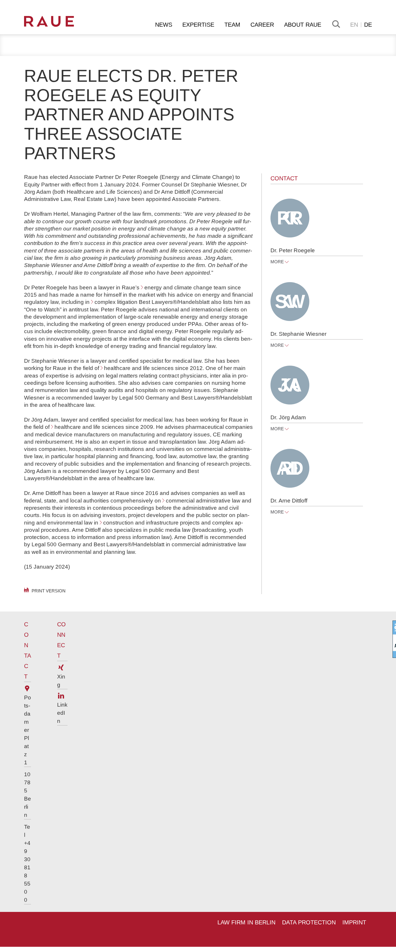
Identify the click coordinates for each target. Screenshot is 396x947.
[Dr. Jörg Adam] (289, 385)
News (163, 24)
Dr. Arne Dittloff (288, 501)
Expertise (198, 24)
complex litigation (116, 302)
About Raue (302, 24)
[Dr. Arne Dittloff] (289, 468)
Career (262, 24)
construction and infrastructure (141, 523)
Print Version (49, 590)
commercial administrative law (203, 501)
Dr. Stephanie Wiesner (298, 334)
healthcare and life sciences (139, 368)
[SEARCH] (335, 24)
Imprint (354, 922)
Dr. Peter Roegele (292, 250)
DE (368, 24)
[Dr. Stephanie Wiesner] (289, 301)
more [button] (277, 261)
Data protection (309, 922)
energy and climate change (178, 287)
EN (354, 24)
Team (232, 24)
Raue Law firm (58, 21)
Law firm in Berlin (246, 922)
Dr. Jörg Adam (288, 417)
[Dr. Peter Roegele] (289, 218)
